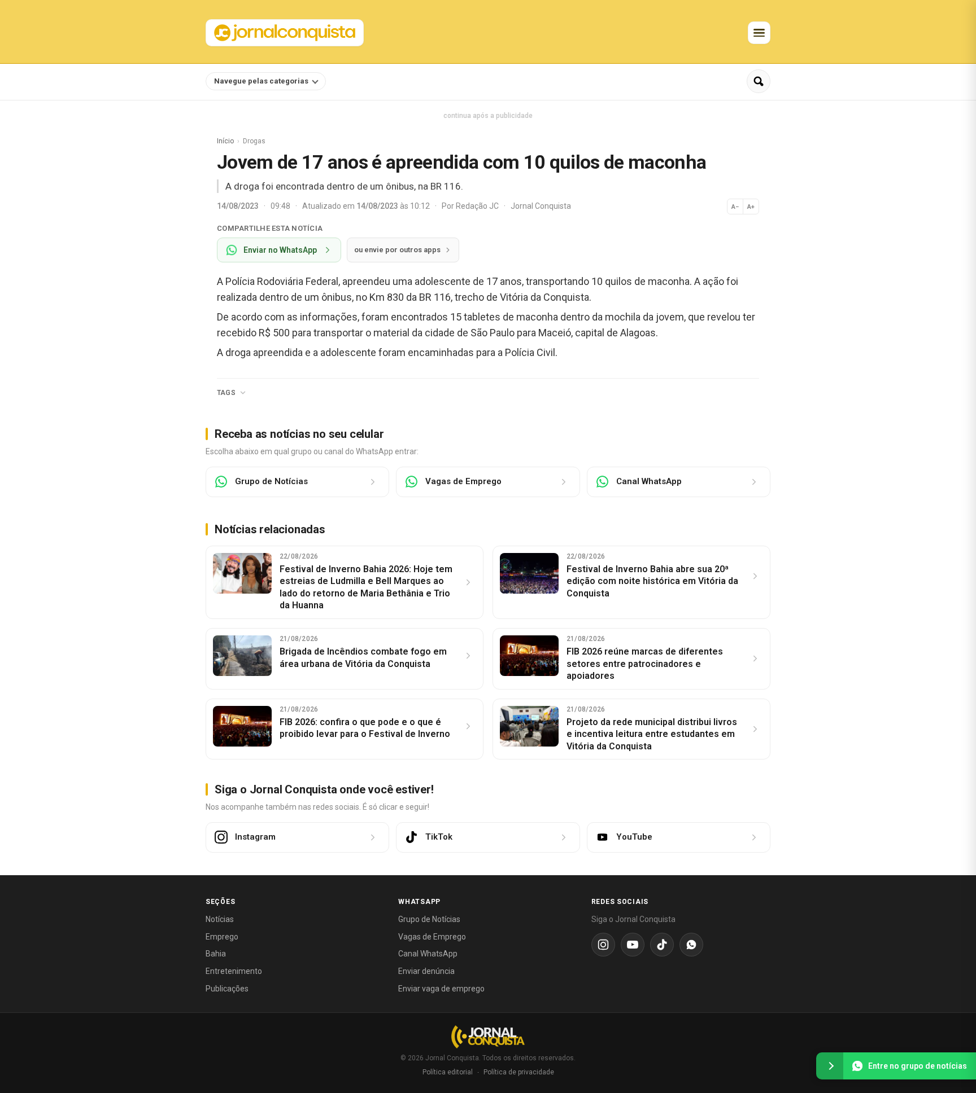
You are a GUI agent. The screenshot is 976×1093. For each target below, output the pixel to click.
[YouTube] (632, 944)
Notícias (220, 919)
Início (225, 141)
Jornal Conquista (541, 205)
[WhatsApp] (691, 944)
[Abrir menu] (759, 32)
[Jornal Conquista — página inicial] (488, 1036)
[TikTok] (662, 944)
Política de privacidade (518, 1072)
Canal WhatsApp (427, 953)
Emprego (222, 936)
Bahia (216, 953)
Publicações (227, 988)
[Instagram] (603, 944)
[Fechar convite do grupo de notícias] (829, 1065)
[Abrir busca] (758, 81)
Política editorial (447, 1072)
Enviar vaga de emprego (441, 988)
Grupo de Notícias (429, 919)
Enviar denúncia (426, 971)
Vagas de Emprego (432, 936)
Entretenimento (234, 971)
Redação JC (478, 205)
